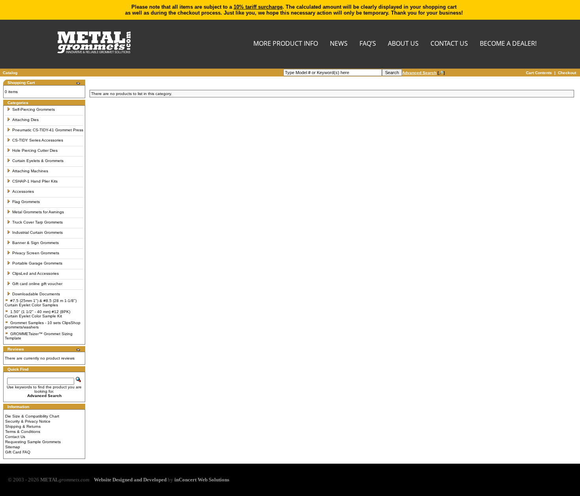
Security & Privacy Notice (28, 421)
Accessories (23, 191)
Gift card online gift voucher (37, 284)
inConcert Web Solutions (201, 480)
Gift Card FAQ (17, 452)
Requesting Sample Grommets (33, 442)
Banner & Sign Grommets (35, 243)
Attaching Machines (30, 171)
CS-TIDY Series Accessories (37, 140)
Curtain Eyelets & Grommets (38, 160)
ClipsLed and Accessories (35, 273)
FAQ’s (367, 44)
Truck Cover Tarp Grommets (37, 222)
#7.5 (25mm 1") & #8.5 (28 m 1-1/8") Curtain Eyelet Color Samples (41, 302)
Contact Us (15, 436)
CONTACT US (449, 44)
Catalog (10, 73)
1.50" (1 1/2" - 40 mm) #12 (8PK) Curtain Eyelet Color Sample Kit (37, 314)
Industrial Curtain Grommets (37, 232)
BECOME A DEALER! (508, 44)
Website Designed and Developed (130, 480)
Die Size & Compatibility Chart (32, 416)
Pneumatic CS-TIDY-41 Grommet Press (47, 130)
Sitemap (12, 447)
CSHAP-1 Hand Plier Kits (35, 181)
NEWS (339, 44)
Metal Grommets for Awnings (38, 212)
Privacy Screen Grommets (35, 253)
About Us (403, 44)
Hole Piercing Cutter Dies (35, 150)
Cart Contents (539, 73)
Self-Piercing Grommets (33, 109)
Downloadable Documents (36, 294)
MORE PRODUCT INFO (285, 44)
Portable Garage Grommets (37, 263)
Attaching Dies (25, 119)
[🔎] (423, 73)
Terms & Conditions (22, 431)
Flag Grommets (26, 202)
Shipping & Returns (23, 426)
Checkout (567, 73)
